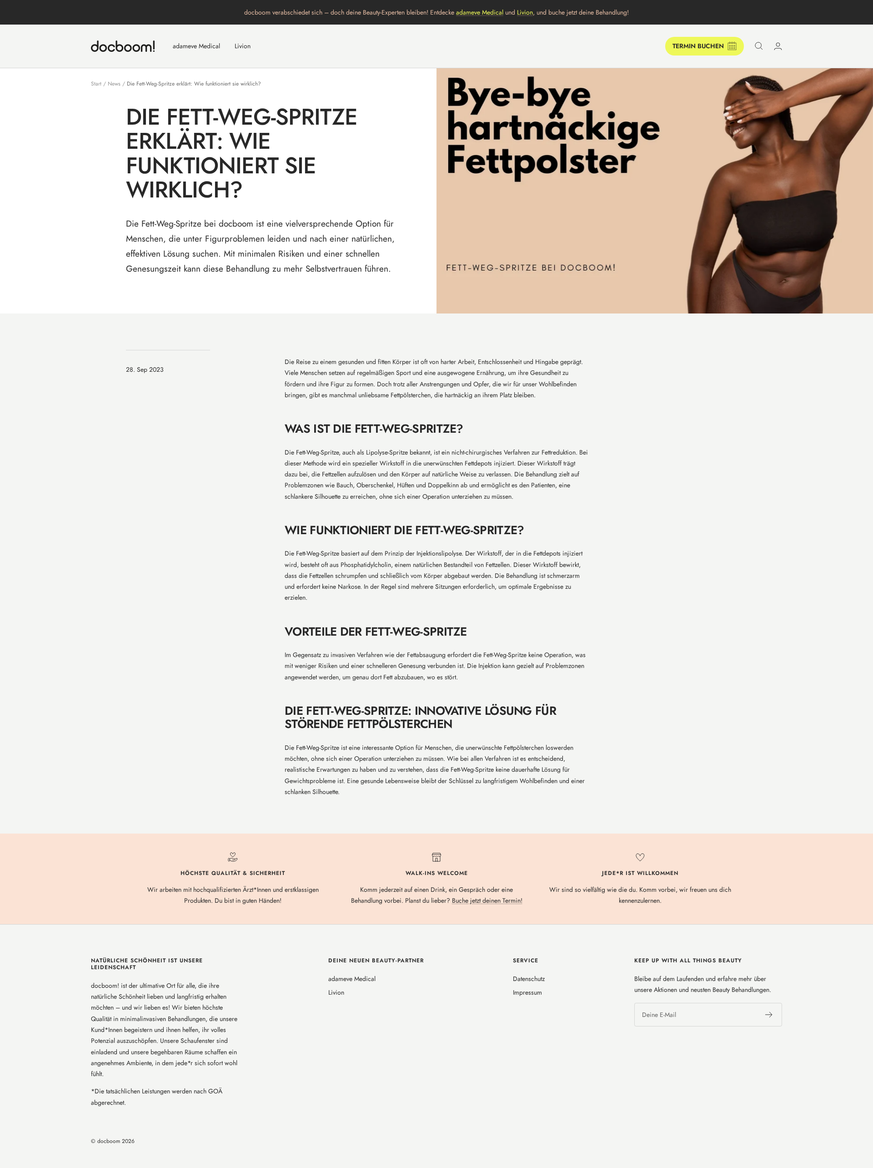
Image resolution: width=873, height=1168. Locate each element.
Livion (525, 12)
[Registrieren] (769, 1014)
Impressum (527, 992)
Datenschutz (529, 978)
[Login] (778, 46)
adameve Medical (479, 12)
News (114, 84)
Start (96, 84)
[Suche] (759, 46)
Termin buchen (698, 46)
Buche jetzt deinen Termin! (487, 900)
